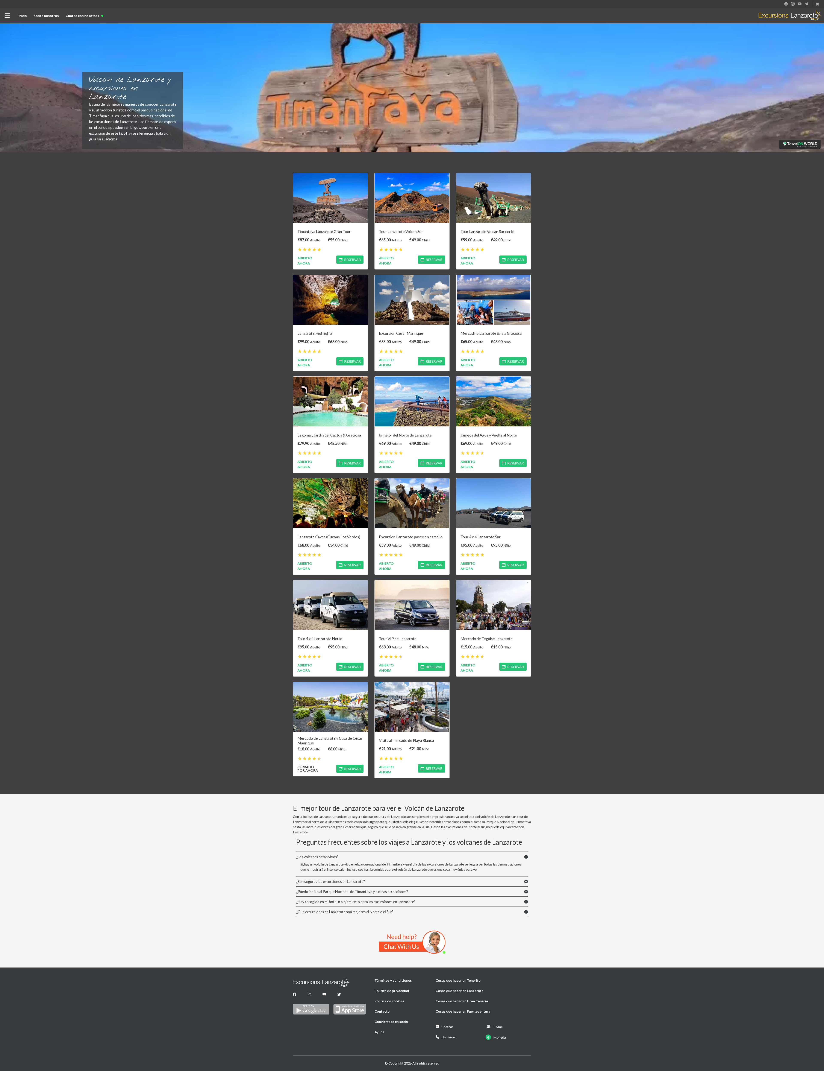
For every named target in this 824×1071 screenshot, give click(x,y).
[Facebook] (294, 994)
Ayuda (379, 1032)
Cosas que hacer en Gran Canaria (462, 1001)
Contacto (382, 1011)
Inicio (22, 16)
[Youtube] (324, 994)
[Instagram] (309, 994)
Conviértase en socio (391, 1021)
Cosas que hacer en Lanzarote (459, 991)
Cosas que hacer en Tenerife (458, 980)
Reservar (352, 259)
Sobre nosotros (46, 16)
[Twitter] (339, 994)
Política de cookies (389, 1001)
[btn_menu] (7, 16)
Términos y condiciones (393, 980)
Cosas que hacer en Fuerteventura (463, 1011)
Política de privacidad (391, 991)
